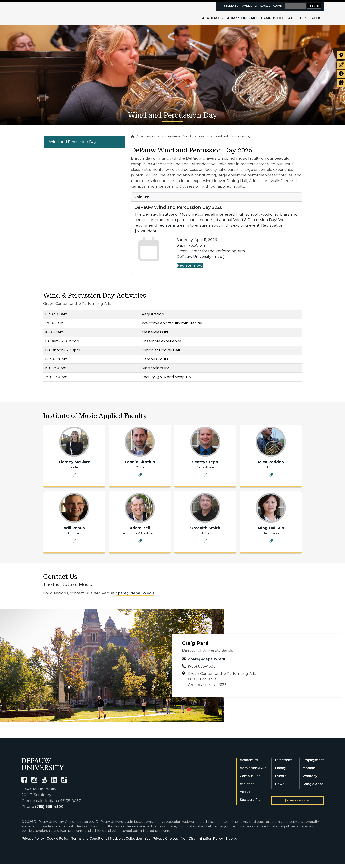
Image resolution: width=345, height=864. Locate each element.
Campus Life (272, 18)
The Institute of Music (177, 136)
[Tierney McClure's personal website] (74, 476)
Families (246, 5)
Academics (212, 18)
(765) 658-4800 (49, 806)
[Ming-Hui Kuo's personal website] (271, 542)
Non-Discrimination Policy (202, 838)
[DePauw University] (42, 764)
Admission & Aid (242, 18)
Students (231, 5)
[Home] (132, 136)
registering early (173, 225)
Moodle (308, 768)
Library (280, 768)
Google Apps (313, 784)
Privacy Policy (33, 838)
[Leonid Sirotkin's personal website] (140, 476)
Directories (284, 760)
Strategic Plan (251, 800)
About (317, 18)
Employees (262, 5)
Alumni (278, 5)
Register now (189, 265)
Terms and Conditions (89, 838)
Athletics (297, 18)
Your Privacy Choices (161, 838)
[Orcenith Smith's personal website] (205, 542)
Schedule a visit (298, 800)
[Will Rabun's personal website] (74, 542)
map (217, 256)
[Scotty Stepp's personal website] (205, 476)
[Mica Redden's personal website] (271, 476)
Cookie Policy (58, 838)
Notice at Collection (126, 838)
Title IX (231, 838)
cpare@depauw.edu (135, 593)
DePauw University (43, 13)
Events (203, 136)
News (279, 784)
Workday (309, 776)
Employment (313, 760)
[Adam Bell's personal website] (140, 542)
